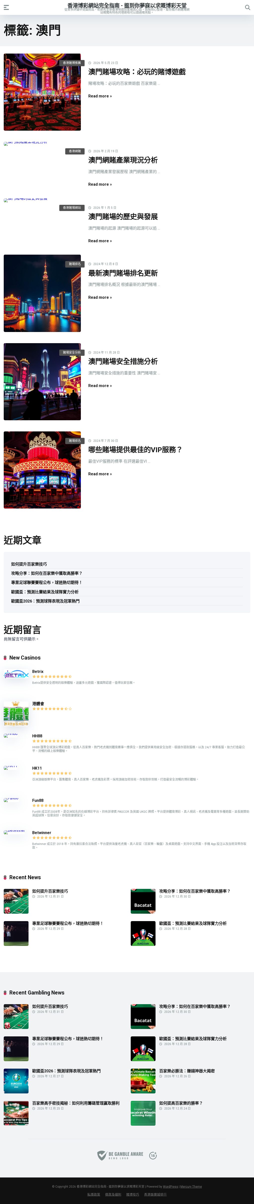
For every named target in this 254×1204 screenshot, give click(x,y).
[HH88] (11, 733)
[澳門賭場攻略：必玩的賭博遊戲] (42, 92)
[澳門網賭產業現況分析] (42, 144)
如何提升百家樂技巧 (29, 564)
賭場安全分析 (72, 352)
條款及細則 (113, 1194)
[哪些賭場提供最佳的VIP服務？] (42, 470)
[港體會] (16, 724)
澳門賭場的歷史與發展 (123, 217)
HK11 (37, 768)
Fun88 (38, 800)
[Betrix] (16, 677)
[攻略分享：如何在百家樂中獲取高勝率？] (143, 912)
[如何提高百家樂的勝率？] (143, 1124)
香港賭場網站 (72, 208)
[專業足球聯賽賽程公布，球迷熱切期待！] (16, 944)
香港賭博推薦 (72, 63)
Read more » (100, 96)
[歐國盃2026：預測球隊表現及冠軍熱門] (16, 1092)
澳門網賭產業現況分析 (123, 160)
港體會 (38, 703)
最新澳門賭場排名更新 (123, 273)
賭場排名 (75, 264)
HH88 (37, 736)
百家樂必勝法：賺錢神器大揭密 (187, 1071)
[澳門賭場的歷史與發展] (42, 200)
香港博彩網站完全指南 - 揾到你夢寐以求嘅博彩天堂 (127, 5)
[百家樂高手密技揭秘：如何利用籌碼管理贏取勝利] (16, 1124)
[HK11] (10, 765)
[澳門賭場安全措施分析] (42, 381)
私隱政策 (93, 1194)
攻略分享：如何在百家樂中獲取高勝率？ (47, 573)
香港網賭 (75, 151)
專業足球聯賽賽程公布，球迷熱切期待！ (47, 582)
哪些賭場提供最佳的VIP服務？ (135, 450)
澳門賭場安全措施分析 (123, 362)
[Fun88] (11, 798)
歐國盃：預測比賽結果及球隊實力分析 (45, 592)
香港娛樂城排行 (155, 1194)
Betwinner (41, 832)
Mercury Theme (191, 1186)
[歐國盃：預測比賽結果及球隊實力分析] (143, 944)
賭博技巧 (132, 1194)
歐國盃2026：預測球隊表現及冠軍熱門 (45, 601)
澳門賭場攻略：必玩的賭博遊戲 (137, 72)
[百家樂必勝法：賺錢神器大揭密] (143, 1092)
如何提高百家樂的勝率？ (181, 1103)
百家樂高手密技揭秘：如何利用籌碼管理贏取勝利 (76, 1103)
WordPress (170, 1186)
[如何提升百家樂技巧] (16, 912)
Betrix (37, 671)
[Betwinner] (14, 830)
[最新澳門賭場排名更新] (42, 293)
